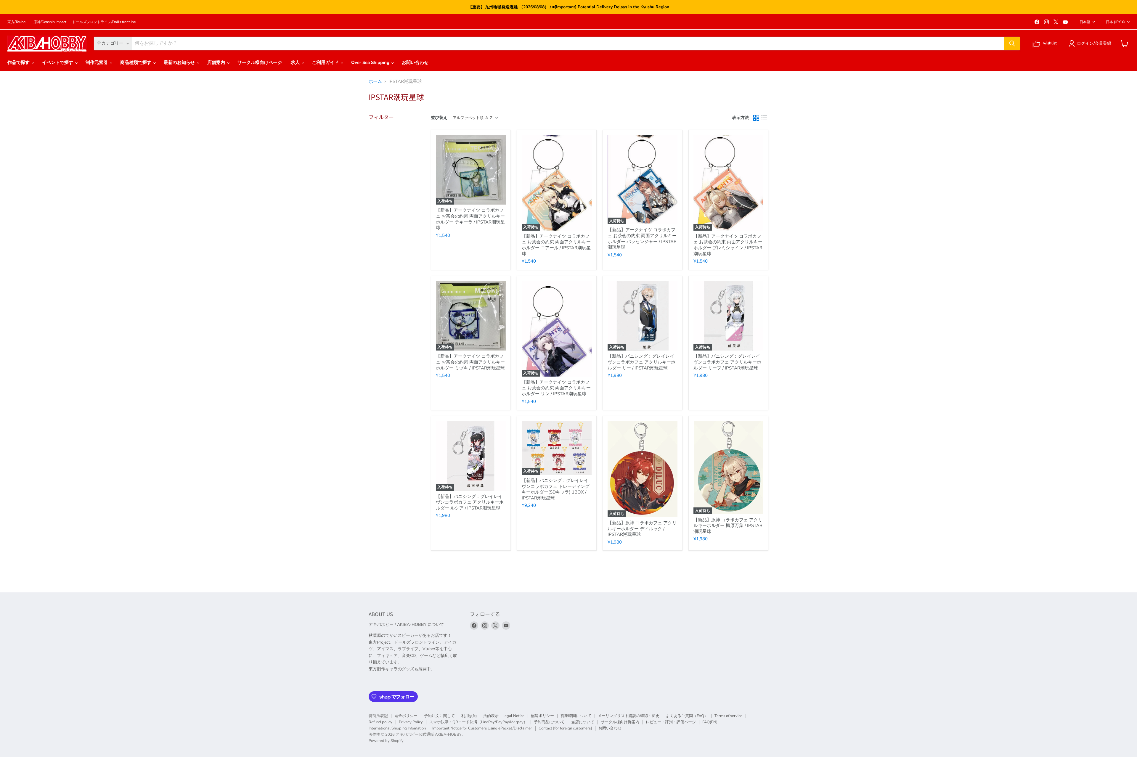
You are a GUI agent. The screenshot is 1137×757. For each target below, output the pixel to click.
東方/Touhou (17, 22)
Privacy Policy (411, 722)
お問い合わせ (415, 63)
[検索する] (1012, 43)
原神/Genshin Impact (49, 22)
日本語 (1085, 22)
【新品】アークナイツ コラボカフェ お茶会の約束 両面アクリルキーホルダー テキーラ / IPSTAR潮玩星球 (470, 219)
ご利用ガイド (326, 63)
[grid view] (756, 118)
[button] (1091, 43)
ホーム (375, 81)
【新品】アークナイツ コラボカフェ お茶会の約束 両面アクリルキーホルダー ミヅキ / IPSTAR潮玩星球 (470, 362)
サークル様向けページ (259, 63)
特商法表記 (378, 716)
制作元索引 (97, 63)
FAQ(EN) (709, 722)
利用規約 (469, 716)
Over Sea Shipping (371, 63)
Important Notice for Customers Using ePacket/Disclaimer (482, 728)
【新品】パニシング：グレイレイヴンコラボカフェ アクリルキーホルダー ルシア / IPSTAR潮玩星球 (470, 502)
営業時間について (576, 716)
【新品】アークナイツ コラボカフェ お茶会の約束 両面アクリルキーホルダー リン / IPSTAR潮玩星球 (556, 388)
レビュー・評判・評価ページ (671, 722)
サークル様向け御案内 (620, 722)
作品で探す (19, 63)
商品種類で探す (136, 63)
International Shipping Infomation (397, 728)
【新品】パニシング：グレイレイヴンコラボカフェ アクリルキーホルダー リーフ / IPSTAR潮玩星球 (727, 362)
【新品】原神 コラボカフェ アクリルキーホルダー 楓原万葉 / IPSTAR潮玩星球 (727, 525)
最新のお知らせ (180, 63)
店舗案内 (216, 63)
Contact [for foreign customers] (565, 728)
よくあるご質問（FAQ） (687, 716)
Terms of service (728, 716)
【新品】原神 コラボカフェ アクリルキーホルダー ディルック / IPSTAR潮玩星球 (642, 528)
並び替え (439, 117)
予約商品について (549, 722)
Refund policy (380, 722)
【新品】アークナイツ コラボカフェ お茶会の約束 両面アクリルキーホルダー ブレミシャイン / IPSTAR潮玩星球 (727, 245)
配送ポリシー (542, 716)
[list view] (764, 118)
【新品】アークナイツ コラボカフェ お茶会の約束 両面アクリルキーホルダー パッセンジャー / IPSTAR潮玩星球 (642, 238)
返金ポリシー (405, 716)
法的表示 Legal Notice (503, 716)
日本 (1115, 22)
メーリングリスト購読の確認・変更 (628, 716)
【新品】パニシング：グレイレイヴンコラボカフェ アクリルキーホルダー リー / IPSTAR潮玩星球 (641, 362)
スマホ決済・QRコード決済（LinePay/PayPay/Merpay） (478, 722)
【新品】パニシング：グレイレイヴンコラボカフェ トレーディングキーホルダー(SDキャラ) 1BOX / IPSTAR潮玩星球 (556, 489)
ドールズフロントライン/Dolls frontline (104, 22)
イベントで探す (58, 63)
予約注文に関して (439, 716)
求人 (296, 63)
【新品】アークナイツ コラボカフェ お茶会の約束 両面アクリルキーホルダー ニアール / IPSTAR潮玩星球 (556, 245)
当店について (582, 722)
